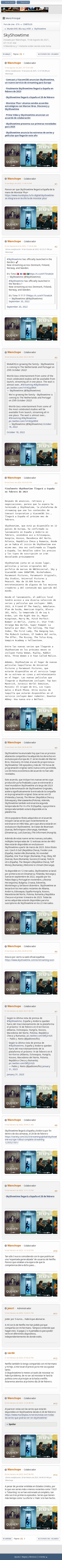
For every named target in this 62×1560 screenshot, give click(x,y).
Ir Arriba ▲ (43, 1557)
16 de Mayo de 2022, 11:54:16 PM (18, 183)
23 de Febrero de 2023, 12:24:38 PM (19, 1403)
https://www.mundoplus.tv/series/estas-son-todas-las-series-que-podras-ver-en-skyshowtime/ (29, 1416)
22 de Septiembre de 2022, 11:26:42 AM (21, 246)
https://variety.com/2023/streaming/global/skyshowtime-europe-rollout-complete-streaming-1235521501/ (31, 1139)
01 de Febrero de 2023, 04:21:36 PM (19, 1011)
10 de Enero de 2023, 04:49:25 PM (18, 951)
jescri (10, 1308)
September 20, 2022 (19, 301)
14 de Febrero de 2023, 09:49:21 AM (19, 1124)
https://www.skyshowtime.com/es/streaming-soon (29, 960)
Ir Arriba (7, 1538)
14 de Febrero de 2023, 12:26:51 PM (19, 1313)
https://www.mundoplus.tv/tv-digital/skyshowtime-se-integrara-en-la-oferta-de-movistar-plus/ (29, 197)
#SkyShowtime (14, 259)
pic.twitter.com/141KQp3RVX (21, 387)
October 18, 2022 (16, 432)
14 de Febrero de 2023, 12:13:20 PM (19, 1250)
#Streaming (27, 384)
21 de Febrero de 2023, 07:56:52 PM (19, 1358)
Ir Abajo (6, 54)
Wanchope (14, 63)
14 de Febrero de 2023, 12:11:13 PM (19, 1190)
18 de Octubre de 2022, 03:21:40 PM (19, 357)
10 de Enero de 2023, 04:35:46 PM (18, 747)
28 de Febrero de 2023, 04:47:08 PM (19, 1474)
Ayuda (17, 1557)
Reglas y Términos (29, 1557)
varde (11, 1353)
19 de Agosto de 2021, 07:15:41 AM (19, 67)
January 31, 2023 (15, 1074)
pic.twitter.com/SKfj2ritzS (39, 1035)
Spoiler (12, 1424)
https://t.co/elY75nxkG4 (41, 273)
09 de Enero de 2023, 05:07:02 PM (18, 482)
